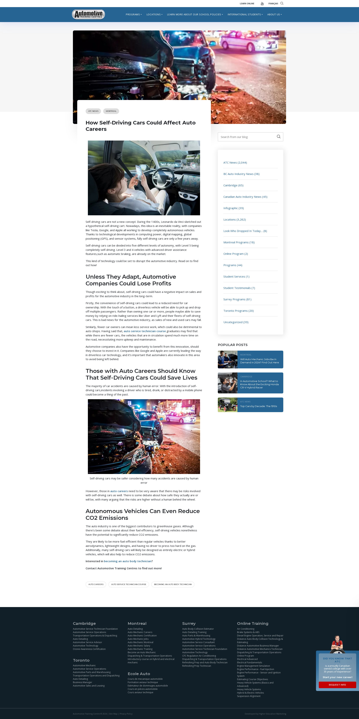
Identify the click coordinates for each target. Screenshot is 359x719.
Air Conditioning (245, 628)
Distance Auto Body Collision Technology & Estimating (260, 640)
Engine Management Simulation (253, 665)
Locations (154, 14)
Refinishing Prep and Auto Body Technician (205, 662)
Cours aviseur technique (140, 692)
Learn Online (247, 3)
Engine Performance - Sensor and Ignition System (259, 674)
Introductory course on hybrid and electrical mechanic (151, 661)
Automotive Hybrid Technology (198, 639)
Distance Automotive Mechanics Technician (260, 649)
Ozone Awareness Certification (89, 649)
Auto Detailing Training (194, 632)
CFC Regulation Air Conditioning (199, 655)
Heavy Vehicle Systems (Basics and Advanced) (255, 684)
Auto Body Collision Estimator (198, 628)
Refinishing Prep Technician (196, 665)
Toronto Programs (235, 310)
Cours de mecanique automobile (145, 678)
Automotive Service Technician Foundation (95, 628)
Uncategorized (233, 322)
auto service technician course (128, 584)
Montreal (111, 111)
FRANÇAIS (273, 3)
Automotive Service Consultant (198, 642)
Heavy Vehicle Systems (249, 689)
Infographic (230, 208)
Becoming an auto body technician (173, 584)
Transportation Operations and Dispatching (96, 675)
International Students (244, 14)
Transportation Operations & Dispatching (95, 635)
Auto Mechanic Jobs (138, 639)
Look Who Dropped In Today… (243, 231)
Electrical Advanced (247, 659)
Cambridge (230, 185)
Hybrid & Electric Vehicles (250, 692)
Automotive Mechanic (84, 665)
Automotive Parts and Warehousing (92, 672)
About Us (273, 14)
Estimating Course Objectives (252, 679)
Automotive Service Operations (89, 632)
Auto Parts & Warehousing (196, 635)
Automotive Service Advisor (87, 642)
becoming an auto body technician (127, 561)
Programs (133, 14)
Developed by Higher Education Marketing (265, 713)
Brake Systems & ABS (248, 632)
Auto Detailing (80, 639)
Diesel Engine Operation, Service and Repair (260, 635)
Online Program (233, 253)
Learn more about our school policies (194, 14)
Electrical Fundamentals (249, 662)
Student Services (234, 276)
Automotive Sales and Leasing (89, 685)
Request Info (337, 685)
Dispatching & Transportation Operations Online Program (259, 654)
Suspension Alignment (248, 696)
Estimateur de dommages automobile (148, 685)
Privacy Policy (126, 713)
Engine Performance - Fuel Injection (255, 669)
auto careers (95, 584)
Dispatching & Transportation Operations (150, 655)
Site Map (113, 713)
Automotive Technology (85, 645)
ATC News (93, 111)
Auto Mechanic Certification (142, 635)
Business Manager (82, 682)
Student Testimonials (237, 288)
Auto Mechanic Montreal (140, 642)
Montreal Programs (236, 242)
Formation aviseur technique (143, 682)
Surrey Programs (234, 299)
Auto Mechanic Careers (140, 632)
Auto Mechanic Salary (139, 645)
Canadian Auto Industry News (242, 196)
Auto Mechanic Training (140, 649)
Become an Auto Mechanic (142, 652)
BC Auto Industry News (238, 174)
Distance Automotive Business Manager (258, 645)
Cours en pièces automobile (143, 689)
